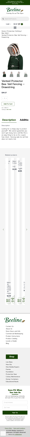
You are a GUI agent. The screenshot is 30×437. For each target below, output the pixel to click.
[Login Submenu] (11, 24)
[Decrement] (3, 98)
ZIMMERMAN (18, 434)
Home (4, 31)
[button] (3, 229)
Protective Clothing (14, 31)
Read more (8, 300)
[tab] (9, 120)
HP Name (2, 387)
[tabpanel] (15, 132)
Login (8, 24)
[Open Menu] (15, 27)
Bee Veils (5, 33)
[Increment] (6, 98)
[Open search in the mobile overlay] (15, 19)
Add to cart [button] (13, 299)
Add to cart (8, 104)
